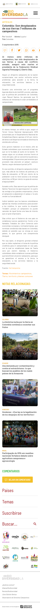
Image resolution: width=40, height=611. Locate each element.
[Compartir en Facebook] (12, 50)
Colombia (9, 39)
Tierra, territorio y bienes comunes (17, 276)
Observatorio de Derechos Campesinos (15, 597)
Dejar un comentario (19, 479)
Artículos (7, 22)
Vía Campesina (14, 268)
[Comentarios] (5, 50)
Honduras (5, 410)
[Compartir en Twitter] (19, 50)
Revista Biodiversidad (9, 591)
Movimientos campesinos (20, 273)
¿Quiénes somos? (8, 585)
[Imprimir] (33, 50)
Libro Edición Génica (9, 594)
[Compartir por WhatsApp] (26, 50)
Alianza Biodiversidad (9, 588)
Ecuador (5, 363)
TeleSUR (8, 37)
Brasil (4, 451)
